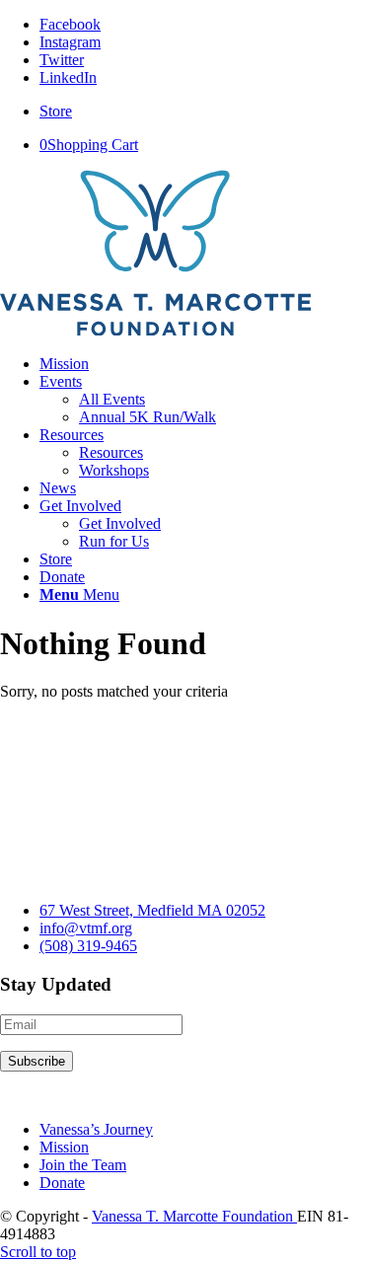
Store (55, 111)
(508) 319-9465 (88, 945)
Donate (62, 1182)
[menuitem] (204, 111)
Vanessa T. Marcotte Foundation (194, 1216)
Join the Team (82, 1164)
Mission (64, 1147)
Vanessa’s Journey (96, 1129)
